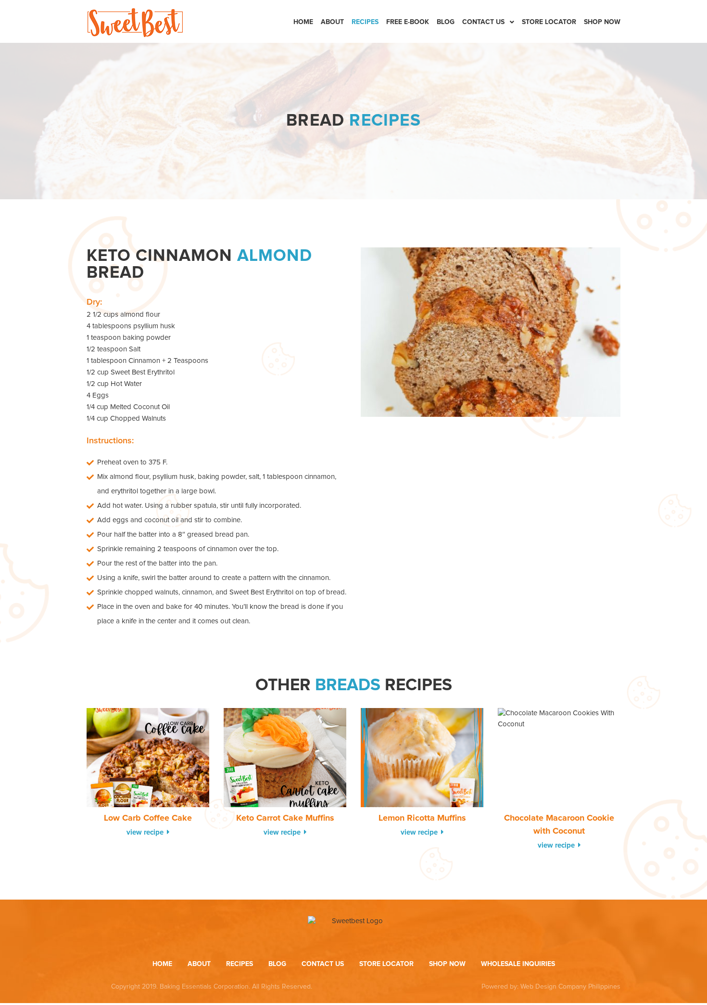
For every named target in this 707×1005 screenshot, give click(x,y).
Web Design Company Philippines (570, 986)
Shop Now (602, 22)
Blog (445, 22)
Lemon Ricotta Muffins (422, 818)
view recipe (145, 832)
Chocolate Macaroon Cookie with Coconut (559, 825)
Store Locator (549, 22)
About (332, 22)
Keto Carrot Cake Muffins (285, 818)
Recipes (365, 22)
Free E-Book (407, 22)
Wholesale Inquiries (518, 964)
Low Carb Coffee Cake (148, 818)
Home (303, 22)
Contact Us (483, 22)
